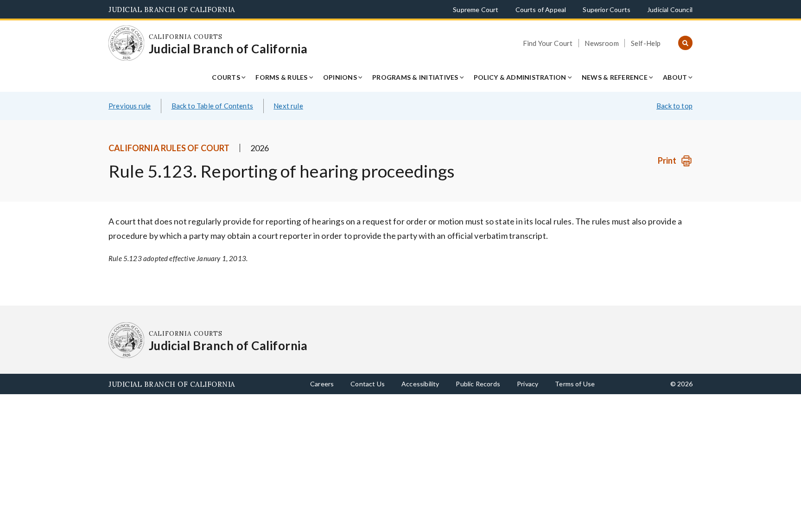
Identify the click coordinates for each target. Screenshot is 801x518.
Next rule (288, 106)
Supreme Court (475, 9)
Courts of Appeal (540, 9)
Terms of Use (575, 384)
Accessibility (420, 384)
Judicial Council (670, 9)
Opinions (340, 77)
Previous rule (129, 106)
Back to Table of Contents (213, 106)
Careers (322, 384)
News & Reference (615, 77)
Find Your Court (548, 43)
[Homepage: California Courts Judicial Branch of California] (126, 43)
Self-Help (646, 43)
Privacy (527, 384)
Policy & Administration (520, 77)
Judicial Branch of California (171, 9)
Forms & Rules (281, 77)
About (675, 77)
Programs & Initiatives (415, 77)
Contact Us (367, 384)
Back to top (674, 106)
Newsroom (601, 43)
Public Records (478, 384)
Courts (226, 77)
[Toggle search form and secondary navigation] (685, 43)
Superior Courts (606, 9)
